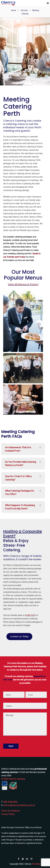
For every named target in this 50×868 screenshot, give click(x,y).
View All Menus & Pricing (23, 284)
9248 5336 (30, 615)
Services (24, 10)
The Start (36, 864)
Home (13, 10)
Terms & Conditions (10, 811)
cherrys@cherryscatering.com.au (19, 805)
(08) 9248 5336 (10, 802)
